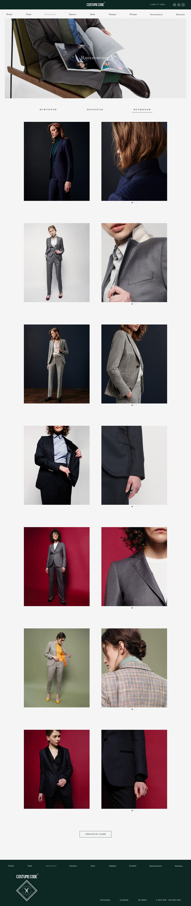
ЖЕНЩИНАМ (142, 109)
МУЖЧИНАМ (48, 109)
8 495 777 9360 (157, 4)
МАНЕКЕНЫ (95, 109)
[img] (174, 4)
